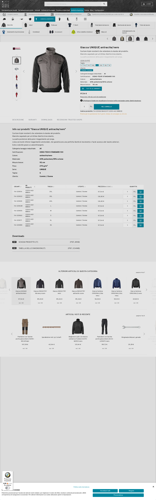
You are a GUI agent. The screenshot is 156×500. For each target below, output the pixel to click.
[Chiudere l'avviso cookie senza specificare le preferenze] (153, 487)
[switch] (7, 488)
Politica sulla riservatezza (81, 487)
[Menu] (11, 472)
